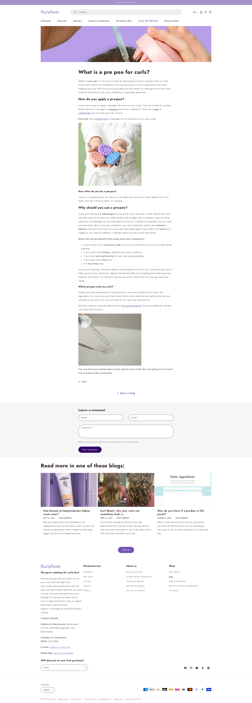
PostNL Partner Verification (138, 577)
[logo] (50, 12)
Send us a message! (63, 653)
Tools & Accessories (98, 21)
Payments (88, 572)
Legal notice (118, 699)
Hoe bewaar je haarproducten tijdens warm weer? (66, 512)
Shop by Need (171, 21)
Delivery (87, 590)
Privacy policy (76, 699)
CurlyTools (51, 699)
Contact (87, 581)
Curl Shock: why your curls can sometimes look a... (120, 512)
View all (126, 550)
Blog (171, 577)
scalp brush (101, 119)
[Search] (75, 12)
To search (173, 590)
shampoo (114, 109)
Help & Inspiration (177, 581)
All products (174, 572)
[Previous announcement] (39, 2)
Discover (62, 21)
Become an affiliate (135, 586)
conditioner (84, 113)
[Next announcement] (213, 2)
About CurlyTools (134, 572)
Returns (87, 586)
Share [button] (84, 381)
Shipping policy (105, 699)
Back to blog (127, 393)
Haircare (77, 21)
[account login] (201, 12)
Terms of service (90, 699)
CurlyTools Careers (135, 581)
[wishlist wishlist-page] (205, 12)
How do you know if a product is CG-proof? (180, 512)
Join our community (135, 590)
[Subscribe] (85, 668)
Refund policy (63, 699)
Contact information (133, 699)
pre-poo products (131, 305)
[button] (210, 12)
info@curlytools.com (59, 647)
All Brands (46, 21)
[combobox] (126, 12)
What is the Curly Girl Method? (183, 586)
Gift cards (88, 577)
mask (156, 109)
